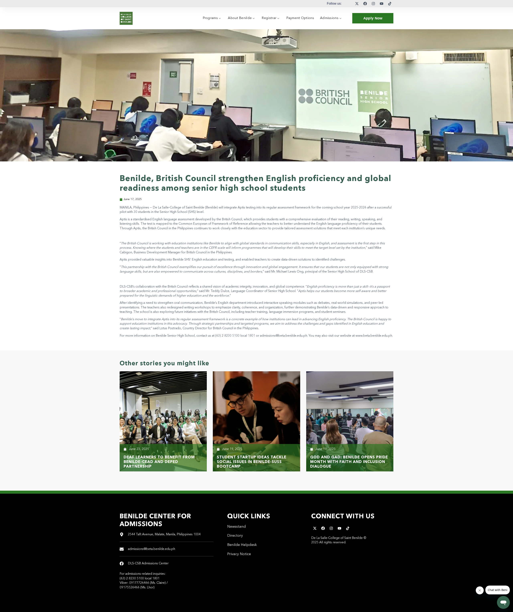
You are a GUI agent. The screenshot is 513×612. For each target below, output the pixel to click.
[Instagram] (373, 3)
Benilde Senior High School (175, 335)
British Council (232, 219)
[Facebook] (365, 3)
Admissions (329, 18)
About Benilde (240, 18)
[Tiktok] (389, 3)
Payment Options (300, 18)
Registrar (269, 18)
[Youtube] (381, 3)
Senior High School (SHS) (178, 212)
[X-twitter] (357, 3)
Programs (210, 18)
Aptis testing (246, 207)
